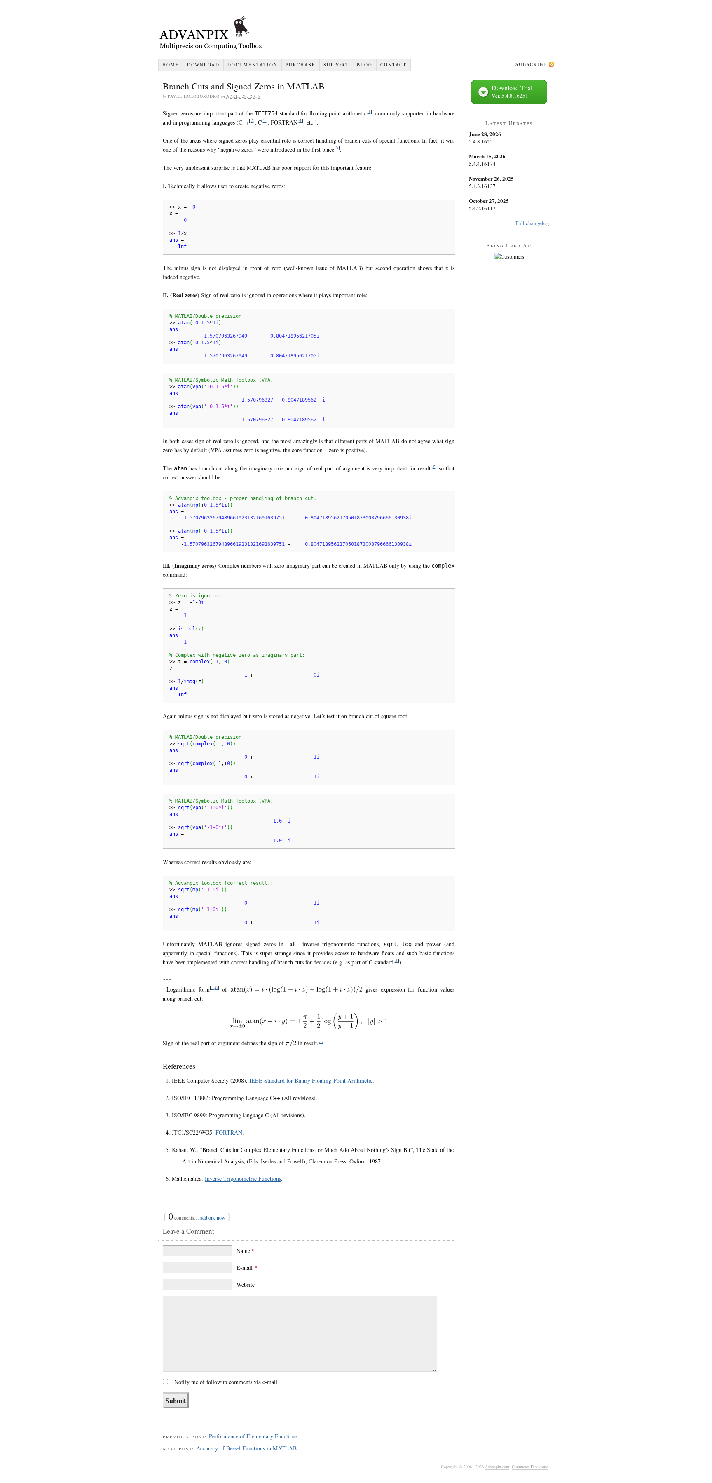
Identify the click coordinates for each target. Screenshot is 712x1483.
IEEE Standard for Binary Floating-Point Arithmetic (310, 1080)
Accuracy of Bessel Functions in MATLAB (246, 1448)
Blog (364, 64)
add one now (212, 1217)
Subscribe (531, 64)
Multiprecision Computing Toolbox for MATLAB (356, 34)
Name (246, 1251)
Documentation (252, 64)
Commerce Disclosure (530, 1466)
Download (203, 64)
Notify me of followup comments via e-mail (225, 1382)
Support (336, 64)
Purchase (301, 64)
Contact (393, 64)
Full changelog (532, 223)
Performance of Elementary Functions (253, 1436)
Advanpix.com (497, 1466)
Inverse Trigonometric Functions (243, 1178)
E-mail (247, 1267)
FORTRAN (228, 1132)
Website (246, 1284)
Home (170, 64)
